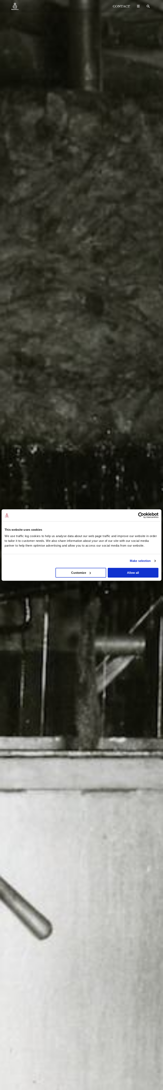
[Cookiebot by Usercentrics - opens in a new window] (141, 515)
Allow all (133, 572)
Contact (121, 6)
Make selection (140, 560)
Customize (78, 572)
